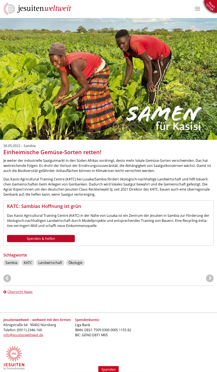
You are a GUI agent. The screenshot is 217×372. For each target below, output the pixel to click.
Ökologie (75, 262)
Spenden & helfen (41, 238)
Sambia (11, 262)
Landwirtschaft (50, 262)
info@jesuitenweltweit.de (23, 335)
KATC (28, 262)
